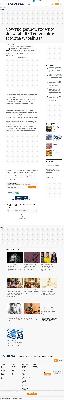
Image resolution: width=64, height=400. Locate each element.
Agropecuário (24, 386)
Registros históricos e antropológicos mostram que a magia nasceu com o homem (48, 312)
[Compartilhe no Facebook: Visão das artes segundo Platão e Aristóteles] (33, 289)
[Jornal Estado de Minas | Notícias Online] (15, 4)
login (25, 199)
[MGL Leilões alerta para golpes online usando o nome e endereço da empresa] (15, 333)
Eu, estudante (35, 369)
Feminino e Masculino (26, 377)
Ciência (23, 376)
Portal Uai (14, 366)
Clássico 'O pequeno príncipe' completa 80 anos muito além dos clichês (48, 294)
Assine (56, 4)
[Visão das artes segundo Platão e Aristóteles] (32, 283)
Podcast (23, 384)
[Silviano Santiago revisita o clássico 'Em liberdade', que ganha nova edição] (15, 308)
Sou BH (13, 374)
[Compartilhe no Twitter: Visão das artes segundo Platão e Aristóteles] (35, 289)
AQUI (63, 1)
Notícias (2, 1)
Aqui (13, 371)
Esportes (24, 381)
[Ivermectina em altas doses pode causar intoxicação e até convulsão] (32, 257)
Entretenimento (15, 1)
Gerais (2, 366)
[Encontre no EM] (52, 4)
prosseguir (32, 394)
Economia (27, 4)
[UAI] (33, 1)
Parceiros (53, 1)
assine (29, 199)
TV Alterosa (14, 367)
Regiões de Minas (25, 366)
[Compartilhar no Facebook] (14, 193)
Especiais (24, 369)
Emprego (24, 371)
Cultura (2, 377)
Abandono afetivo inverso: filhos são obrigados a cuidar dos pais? (14, 269)
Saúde (2, 374)
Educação (3, 378)
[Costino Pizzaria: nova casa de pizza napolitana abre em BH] (49, 153)
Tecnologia (24, 380)
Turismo (23, 374)
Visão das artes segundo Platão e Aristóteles (31, 292)
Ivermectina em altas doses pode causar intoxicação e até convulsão (30, 269)
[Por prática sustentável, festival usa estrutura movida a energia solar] (32, 308)
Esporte (8, 1)
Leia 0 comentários (22, 197)
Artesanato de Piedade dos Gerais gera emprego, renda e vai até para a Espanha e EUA (15, 294)
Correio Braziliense (36, 367)
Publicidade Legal (4, 380)
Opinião (23, 367)
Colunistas (3, 376)
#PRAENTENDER (25, 370)
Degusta (23, 378)
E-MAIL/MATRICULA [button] (22, 218)
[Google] (22, 216)
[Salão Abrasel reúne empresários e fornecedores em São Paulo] (49, 129)
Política (2, 367)
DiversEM (3, 373)
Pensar (23, 382)
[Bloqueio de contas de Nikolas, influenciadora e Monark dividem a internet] (49, 257)
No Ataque (24, 385)
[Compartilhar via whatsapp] (18, 193)
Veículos (23, 1)
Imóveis (29, 1)
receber (32, 187)
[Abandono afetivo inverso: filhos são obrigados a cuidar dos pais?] (15, 257)
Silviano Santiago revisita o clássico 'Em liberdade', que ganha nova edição (15, 318)
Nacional (3, 370)
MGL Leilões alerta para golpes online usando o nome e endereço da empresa (14, 344)
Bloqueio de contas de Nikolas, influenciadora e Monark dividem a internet (49, 269)
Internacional (4, 371)
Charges (23, 373)
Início (1, 7)
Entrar (61, 4)
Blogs (13, 370)
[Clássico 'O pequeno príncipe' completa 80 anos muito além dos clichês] (49, 283)
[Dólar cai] (49, 146)
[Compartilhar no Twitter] (16, 193)
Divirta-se (24, 389)
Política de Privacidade (56, 392)
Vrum (13, 373)
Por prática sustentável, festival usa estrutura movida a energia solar (31, 318)
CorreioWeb (35, 366)
